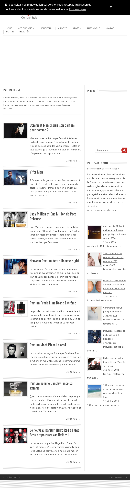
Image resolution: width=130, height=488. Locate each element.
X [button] (111, 7)
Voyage (110, 28)
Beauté (23, 32)
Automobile (93, 28)
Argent (62, 28)
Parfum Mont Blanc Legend (48, 344)
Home (9, 28)
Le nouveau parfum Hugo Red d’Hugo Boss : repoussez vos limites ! (54, 432)
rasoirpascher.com (107, 210)
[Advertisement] (64, 61)
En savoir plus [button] (77, 9)
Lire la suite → (73, 160)
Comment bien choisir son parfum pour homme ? (52, 127)
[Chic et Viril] (28, 21)
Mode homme (25, 28)
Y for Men (36, 172)
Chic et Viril (15, 477)
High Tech (45, 28)
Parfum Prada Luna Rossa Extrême (53, 302)
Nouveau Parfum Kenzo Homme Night (54, 260)
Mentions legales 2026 (117, 477)
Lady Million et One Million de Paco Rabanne (53, 216)
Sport (75, 28)
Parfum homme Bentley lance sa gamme (51, 385)
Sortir (10, 32)
